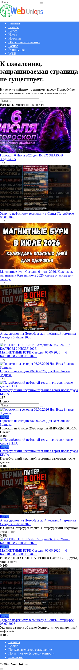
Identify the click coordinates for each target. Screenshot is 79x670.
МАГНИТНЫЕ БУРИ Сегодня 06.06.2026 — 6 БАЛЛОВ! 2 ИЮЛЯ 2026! (33, 354)
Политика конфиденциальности (31, 653)
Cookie (13, 646)
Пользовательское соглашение (30, 649)
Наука (12, 34)
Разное (13, 46)
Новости (14, 38)
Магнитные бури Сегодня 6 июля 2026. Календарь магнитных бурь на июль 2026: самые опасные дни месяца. (37, 275)
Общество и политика (24, 42)
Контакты (15, 657)
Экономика (16, 49)
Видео (12, 31)
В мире (13, 27)
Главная (14, 23)
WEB (12, 53)
